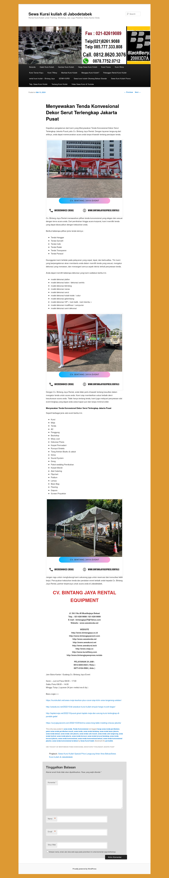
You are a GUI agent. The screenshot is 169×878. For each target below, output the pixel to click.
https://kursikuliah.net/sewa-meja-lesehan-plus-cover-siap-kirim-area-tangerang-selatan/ (83, 700)
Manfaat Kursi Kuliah (69, 72)
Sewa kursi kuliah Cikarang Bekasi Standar (90, 78)
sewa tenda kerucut (79, 736)
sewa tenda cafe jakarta (70, 733)
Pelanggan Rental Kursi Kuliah (114, 72)
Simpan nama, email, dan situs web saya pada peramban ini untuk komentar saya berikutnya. (82, 852)
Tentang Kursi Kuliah (59, 84)
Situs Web (52, 844)
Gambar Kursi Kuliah (66, 67)
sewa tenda (68, 729)
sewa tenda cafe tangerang (108, 733)
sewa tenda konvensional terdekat (65, 741)
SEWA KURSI (64, 78)
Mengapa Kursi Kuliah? (90, 72)
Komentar (52, 782)
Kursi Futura (106, 67)
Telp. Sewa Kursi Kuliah (38, 84)
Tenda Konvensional (80, 729)
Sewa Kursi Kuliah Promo (121, 78)
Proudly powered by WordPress (84, 869)
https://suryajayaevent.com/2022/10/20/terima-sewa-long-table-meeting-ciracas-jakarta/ (83, 722)
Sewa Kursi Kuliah (87, 741)
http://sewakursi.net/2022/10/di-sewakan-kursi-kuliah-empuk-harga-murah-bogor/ (80, 706)
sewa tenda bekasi (53, 733)
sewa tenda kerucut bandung (98, 736)
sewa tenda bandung (91, 731)
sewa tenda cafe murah (88, 733)
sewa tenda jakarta (64, 736)
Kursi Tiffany (52, 72)
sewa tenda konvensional (67, 738)
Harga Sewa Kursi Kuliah (87, 67)
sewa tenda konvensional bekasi (90, 738)
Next (137, 92)
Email (52, 831)
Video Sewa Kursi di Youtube (83, 84)
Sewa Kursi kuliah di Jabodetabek (60, 14)
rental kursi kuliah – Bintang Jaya (42, 78)
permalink (109, 741)
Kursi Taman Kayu (36, 72)
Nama (52, 819)
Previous (128, 92)
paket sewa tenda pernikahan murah (59, 731)
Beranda (32, 67)
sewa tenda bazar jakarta (109, 731)
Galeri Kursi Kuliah (47, 67)
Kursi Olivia (119, 67)
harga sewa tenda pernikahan (108, 729)
